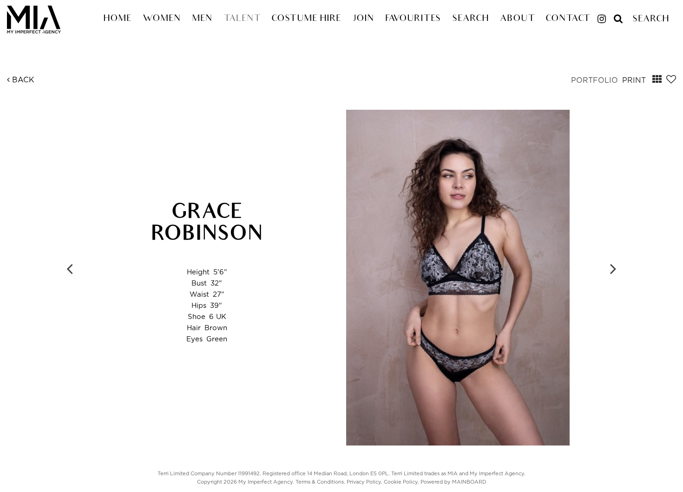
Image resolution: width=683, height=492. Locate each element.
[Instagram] (602, 20)
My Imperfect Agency (44, 19)
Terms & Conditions (320, 482)
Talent (241, 19)
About (517, 19)
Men (202, 19)
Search (470, 19)
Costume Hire (306, 19)
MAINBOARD (469, 482)
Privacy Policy (364, 482)
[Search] (618, 15)
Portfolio (594, 80)
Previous (70, 268)
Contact (567, 19)
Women (162, 19)
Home (117, 19)
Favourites (413, 19)
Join (363, 19)
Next (613, 268)
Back (22, 80)
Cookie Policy (401, 482)
